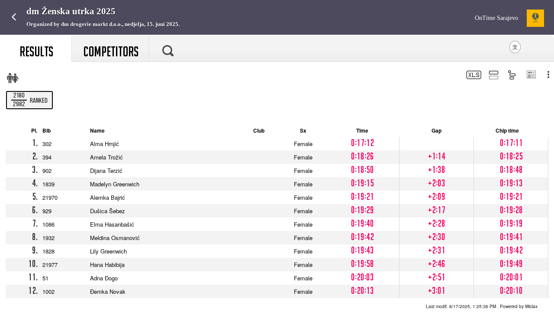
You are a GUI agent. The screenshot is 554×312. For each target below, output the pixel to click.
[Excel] (473, 76)
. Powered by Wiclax (482, 306)
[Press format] (530, 75)
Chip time (509, 130)
